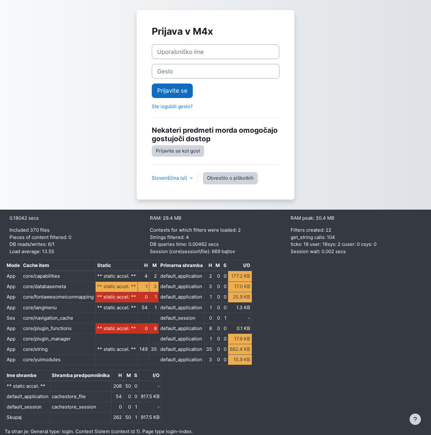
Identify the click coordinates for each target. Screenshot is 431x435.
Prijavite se (172, 90)
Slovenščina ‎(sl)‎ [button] (170, 178)
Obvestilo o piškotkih (230, 178)
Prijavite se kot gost (178, 151)
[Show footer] (415, 419)
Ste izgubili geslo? (172, 106)
